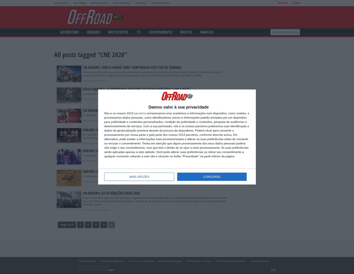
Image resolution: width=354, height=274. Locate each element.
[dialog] (177, 137)
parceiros (140, 113)
